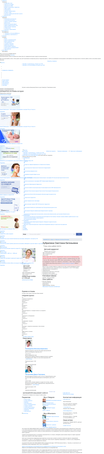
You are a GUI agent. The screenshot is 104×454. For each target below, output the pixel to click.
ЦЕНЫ (24, 227)
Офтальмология (57, 187)
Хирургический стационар (10, 26)
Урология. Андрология (45, 204)
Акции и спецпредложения (10, 39)
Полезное (4, 35)
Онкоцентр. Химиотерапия (10, 29)
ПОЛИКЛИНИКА (26, 215)
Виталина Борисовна (36, 348)
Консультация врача (58, 177)
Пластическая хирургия (34, 190)
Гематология (35, 167)
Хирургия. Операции (43, 221)
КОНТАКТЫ (25, 229)
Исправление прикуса (49, 224)
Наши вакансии (7, 48)
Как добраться (5, 30)
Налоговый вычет (8, 42)
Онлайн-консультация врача (35, 187)
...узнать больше (28, 359)
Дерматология (34, 171)
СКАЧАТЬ (13, 55)
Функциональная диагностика (50, 207)
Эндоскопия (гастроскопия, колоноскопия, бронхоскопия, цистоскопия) (47, 214)
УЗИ (39, 204)
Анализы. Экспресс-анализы (10, 21)
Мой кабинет (5, 50)
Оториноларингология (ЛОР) (47, 187)
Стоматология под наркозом (60, 224)
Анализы (48, 164)
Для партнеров (7, 15)
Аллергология (43, 164)
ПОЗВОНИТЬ (5, 70)
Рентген (31, 194)
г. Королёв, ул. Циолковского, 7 (11, 34)
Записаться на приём (8, 4)
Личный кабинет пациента (10, 46)
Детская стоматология (39, 224)
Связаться (4, 0)
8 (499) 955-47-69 (8, 3)
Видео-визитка (57, 246)
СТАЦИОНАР (25, 220)
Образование (45, 286)
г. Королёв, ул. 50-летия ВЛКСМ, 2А (12, 33)
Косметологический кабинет (10, 24)
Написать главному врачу (9, 11)
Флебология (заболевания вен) (37, 207)
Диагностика (7, 22)
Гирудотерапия (47, 167)
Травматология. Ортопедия (33, 200)
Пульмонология (55, 190)
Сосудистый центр (52, 221)
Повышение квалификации (54, 286)
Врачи (5, 38)
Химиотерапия (36, 221)
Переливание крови (28, 221)
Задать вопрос (7, 8)
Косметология (66, 177)
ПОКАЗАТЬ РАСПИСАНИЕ (30, 364)
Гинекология (41, 167)
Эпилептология (66, 214)
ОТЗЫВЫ (25, 228)
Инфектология (37, 174)
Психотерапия (48, 190)
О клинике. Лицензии (8, 43)
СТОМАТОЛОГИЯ (26, 223)
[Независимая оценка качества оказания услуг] (25, 413)
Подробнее (2, 111)
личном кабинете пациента (68, 263)
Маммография (45, 181)
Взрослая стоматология (29, 224)
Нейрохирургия (32, 184)
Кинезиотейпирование (34, 177)
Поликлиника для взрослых (10, 18)
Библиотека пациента (9, 45)
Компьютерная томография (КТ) (46, 177)
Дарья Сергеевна (35, 374)
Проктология (42, 190)
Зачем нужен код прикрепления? (11, 47)
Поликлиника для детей (9, 20)
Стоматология (7, 28)
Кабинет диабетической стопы (11, 25)
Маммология (51, 181)
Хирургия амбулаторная (35, 210)
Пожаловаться (7, 9)
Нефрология (39, 184)
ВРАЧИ (24, 225)
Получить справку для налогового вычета (13, 13)
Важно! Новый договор (9, 41)
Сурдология (33, 197)
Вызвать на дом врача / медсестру (11, 7)
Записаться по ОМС (8, 5)
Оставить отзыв (7, 12)
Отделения (4, 16)
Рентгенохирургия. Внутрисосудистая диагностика (45, 194)
